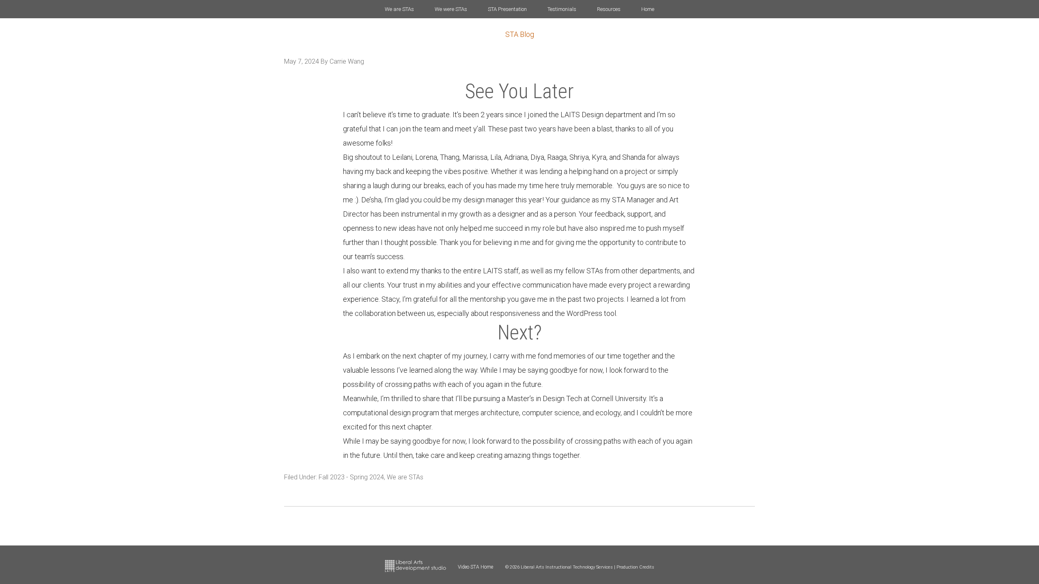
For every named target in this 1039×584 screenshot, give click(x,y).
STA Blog (519, 34)
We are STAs (405, 477)
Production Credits (635, 567)
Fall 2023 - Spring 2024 (351, 477)
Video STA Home (475, 567)
